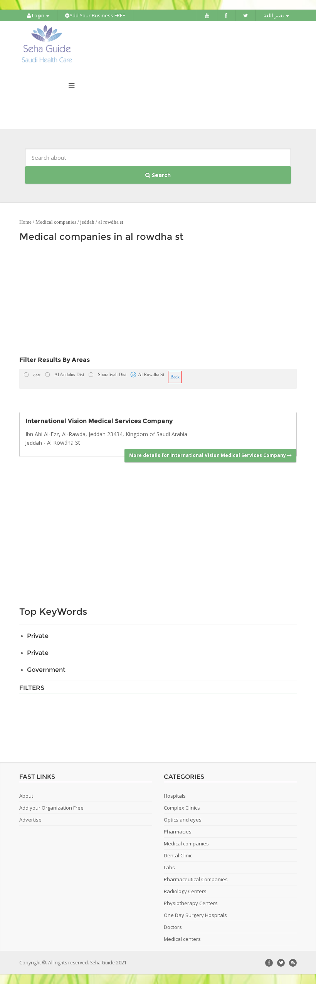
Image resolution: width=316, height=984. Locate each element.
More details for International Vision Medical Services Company (208, 455)
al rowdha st (110, 222)
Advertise (30, 819)
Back (175, 377)
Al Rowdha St (63, 442)
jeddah (87, 222)
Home (25, 222)
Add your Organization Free (51, 807)
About (26, 795)
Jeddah (33, 442)
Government (46, 669)
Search (160, 175)
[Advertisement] (154, 301)
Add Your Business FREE (97, 15)
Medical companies (55, 222)
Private (38, 635)
